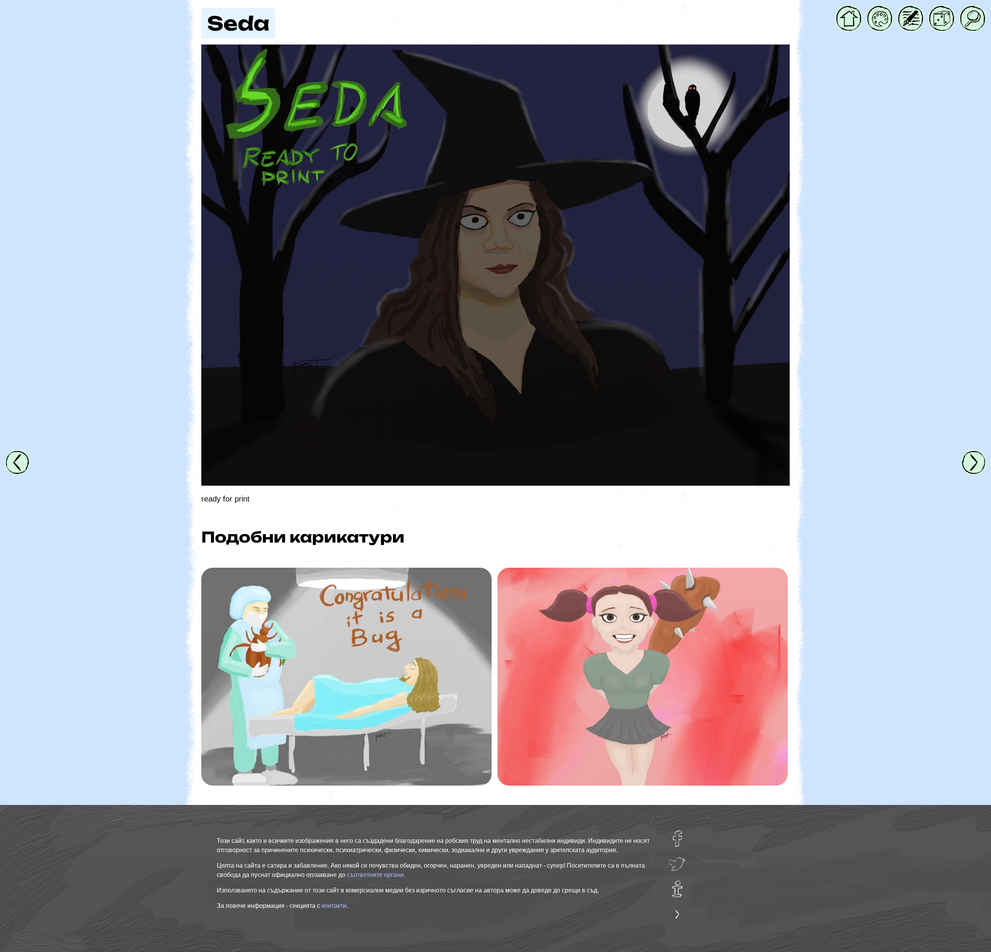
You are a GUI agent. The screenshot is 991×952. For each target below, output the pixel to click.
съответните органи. (376, 875)
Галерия (879, 11)
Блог (906, 11)
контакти (334, 905)
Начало (848, 11)
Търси (971, 11)
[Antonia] (642, 677)
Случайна (941, 11)
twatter (680, 860)
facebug (682, 835)
